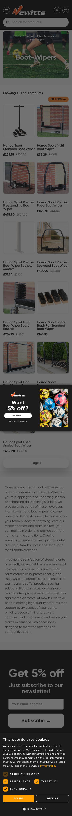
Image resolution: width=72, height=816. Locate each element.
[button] (36, 809)
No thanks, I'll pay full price (18, 421)
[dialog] (36, 774)
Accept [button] (18, 798)
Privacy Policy (48, 765)
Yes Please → (18, 416)
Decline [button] (52, 798)
